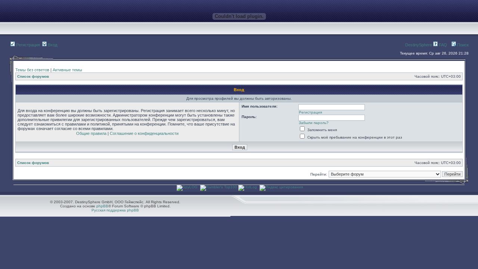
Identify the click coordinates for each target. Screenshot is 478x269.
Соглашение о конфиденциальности (144, 133)
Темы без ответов (32, 70)
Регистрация (27, 45)
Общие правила (91, 133)
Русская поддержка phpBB (115, 210)
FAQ (442, 45)
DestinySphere (418, 45)
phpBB (102, 206)
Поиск (462, 45)
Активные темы (67, 70)
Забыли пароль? (314, 123)
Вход (52, 45)
